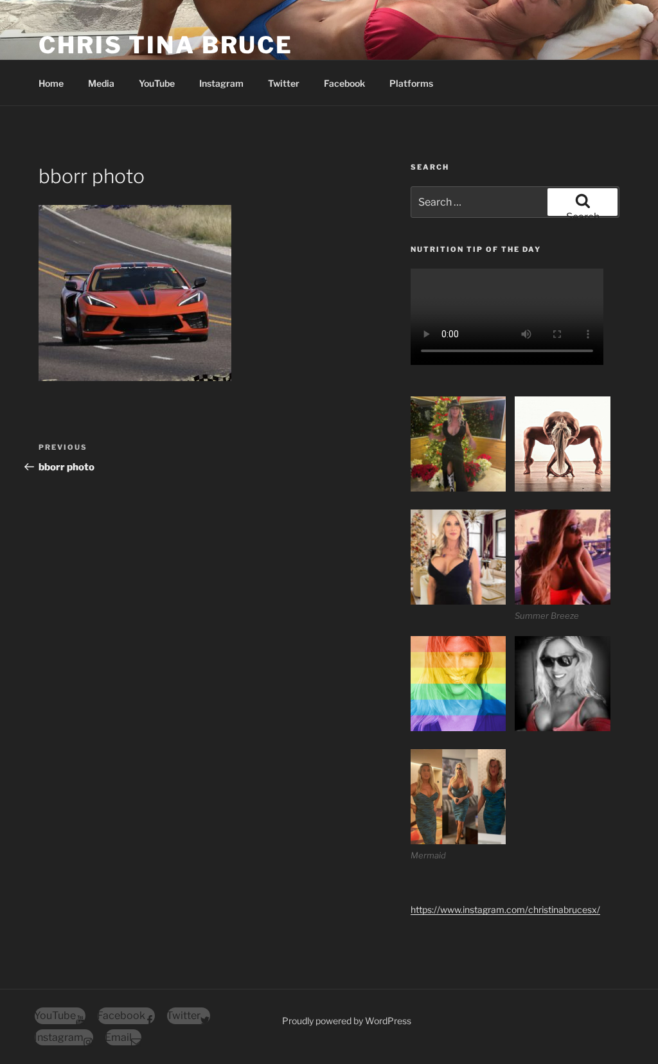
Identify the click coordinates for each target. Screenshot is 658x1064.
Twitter (283, 83)
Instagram (221, 83)
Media (101, 83)
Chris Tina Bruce (166, 45)
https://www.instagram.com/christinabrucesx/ (505, 909)
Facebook (344, 83)
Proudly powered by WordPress (346, 1020)
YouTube (157, 83)
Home (51, 83)
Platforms (411, 83)
